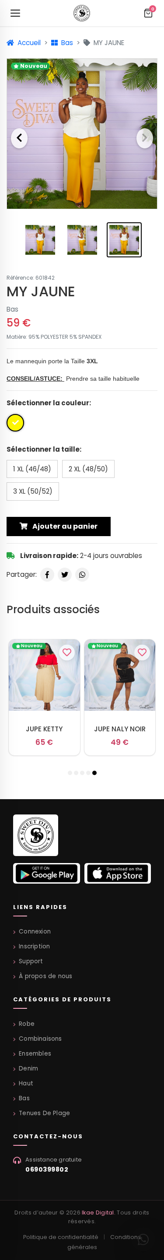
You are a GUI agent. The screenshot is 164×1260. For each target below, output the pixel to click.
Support (31, 961)
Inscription (34, 946)
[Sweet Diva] (35, 837)
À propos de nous (45, 976)
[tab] (70, 773)
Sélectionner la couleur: (49, 402)
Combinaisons (40, 1039)
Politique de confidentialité (60, 1237)
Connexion (35, 931)
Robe (27, 1024)
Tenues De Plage (44, 1113)
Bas (66, 42)
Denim (28, 1068)
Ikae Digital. (98, 1212)
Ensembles (35, 1053)
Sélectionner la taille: (44, 449)
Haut (26, 1083)
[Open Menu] (15, 13)
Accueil (28, 42)
